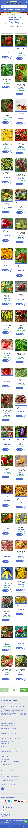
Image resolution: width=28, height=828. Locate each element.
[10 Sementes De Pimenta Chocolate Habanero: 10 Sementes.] (24, 184)
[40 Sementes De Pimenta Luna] (24, 534)
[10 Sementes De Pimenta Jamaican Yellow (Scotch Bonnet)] (24, 590)
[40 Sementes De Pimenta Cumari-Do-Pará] (10, 182)
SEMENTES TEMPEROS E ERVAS (9, 733)
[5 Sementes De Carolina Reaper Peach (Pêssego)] (24, 479)
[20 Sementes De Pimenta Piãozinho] (10, 561)
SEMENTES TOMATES (6, 736)
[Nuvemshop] (5, 822)
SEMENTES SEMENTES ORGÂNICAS (10, 749)
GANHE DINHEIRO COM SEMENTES (10, 761)
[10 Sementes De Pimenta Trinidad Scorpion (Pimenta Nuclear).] (10, 240)
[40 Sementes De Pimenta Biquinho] (10, 122)
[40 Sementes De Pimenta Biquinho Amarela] (10, 505)
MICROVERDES (5, 746)
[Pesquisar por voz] (2, 6)
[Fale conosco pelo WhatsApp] (25, 821)
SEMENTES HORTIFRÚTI (7, 725)
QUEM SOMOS (4, 756)
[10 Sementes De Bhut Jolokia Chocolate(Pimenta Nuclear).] (10, 420)
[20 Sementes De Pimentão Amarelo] (10, 270)
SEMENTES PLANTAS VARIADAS (9, 751)
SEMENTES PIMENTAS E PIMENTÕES (10, 731)
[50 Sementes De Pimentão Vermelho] (10, 57)
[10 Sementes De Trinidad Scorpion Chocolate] (24, 416)
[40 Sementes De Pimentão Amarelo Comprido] (10, 332)
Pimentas (3, 816)
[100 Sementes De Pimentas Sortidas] (24, 123)
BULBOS (3, 754)
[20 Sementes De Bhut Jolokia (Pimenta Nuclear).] (24, 275)
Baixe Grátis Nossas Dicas (7, 767)
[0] (25, 3)
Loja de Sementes (5, 815)
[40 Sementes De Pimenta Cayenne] (24, 334)
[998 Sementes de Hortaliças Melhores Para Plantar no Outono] (10, 650)
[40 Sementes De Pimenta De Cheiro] (10, 152)
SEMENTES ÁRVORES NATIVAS (8, 728)
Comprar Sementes (5, 814)
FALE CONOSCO (5, 759)
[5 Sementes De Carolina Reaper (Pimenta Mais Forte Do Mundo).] (24, 94)
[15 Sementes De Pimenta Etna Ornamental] (10, 620)
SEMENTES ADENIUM (6, 743)
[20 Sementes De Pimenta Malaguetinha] (24, 388)
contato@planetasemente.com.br (11, 776)
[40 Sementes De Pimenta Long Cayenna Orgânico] (10, 386)
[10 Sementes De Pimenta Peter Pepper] (10, 360)
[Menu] (2, 3)
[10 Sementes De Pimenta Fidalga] (24, 507)
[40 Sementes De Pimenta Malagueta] (24, 153)
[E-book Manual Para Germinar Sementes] (24, 212)
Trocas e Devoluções (6, 764)
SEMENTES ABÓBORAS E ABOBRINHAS (11, 738)
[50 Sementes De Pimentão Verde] (10, 87)
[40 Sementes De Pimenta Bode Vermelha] (24, 304)
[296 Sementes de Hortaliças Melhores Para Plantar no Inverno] (10, 679)
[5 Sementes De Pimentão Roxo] (24, 449)
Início (4, 14)
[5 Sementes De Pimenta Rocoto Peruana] (10, 449)
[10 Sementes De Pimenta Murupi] (24, 362)
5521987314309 (6, 774)
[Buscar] (25, 6)
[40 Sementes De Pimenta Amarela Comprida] (10, 590)
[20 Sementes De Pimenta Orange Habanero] (10, 533)
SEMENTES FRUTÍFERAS (7, 741)
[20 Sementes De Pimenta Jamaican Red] (24, 648)
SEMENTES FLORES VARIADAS (8, 723)
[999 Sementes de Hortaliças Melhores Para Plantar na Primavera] (24, 679)
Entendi (25, 826)
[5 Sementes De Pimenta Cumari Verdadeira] (24, 58)
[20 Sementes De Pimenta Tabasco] (10, 304)
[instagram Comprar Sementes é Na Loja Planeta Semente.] (2, 788)
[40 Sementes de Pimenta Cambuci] (24, 242)
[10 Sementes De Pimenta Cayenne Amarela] (24, 561)
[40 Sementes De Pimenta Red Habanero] (10, 477)
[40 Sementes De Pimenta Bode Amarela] (10, 212)
